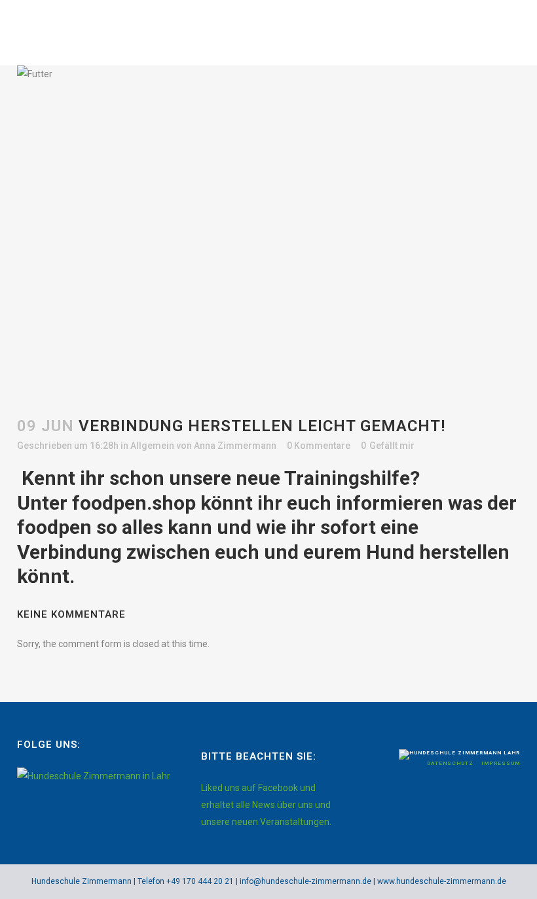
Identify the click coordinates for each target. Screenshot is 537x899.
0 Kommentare (318, 445)
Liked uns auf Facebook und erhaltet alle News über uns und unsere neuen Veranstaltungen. (266, 805)
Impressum (500, 763)
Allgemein (152, 445)
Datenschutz (451, 763)
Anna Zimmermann (235, 445)
